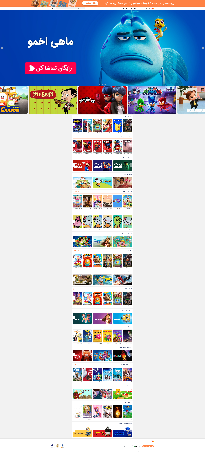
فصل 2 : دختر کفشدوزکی (108, 153)
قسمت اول (130, 229)
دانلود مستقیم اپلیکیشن (147, 446)
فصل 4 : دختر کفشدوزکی (88, 153)
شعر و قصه (131, 8)
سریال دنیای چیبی (119, 208)
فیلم (138, 8)
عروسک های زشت (109, 343)
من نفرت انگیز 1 (79, 343)
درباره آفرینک (143, 440)
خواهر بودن (80, 419)
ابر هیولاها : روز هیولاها (118, 343)
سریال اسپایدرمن (89, 132)
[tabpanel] (102, 48)
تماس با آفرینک (134, 440)
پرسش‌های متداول (116, 440)
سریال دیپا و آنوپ (99, 343)
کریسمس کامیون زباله (129, 343)
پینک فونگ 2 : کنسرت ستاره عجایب (96, 208)
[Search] (57, 8)
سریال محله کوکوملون (129, 208)
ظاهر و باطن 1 (100, 381)
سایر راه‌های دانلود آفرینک (124, 446)
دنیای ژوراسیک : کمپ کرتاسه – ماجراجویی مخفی (125, 132)
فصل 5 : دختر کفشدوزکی (78, 153)
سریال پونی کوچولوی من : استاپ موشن (96, 419)
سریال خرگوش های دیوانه (108, 419)
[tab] (105, 84)
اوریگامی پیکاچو (120, 132)
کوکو (131, 381)
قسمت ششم (80, 229)
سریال (135, 8)
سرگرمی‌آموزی (125, 8)
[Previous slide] (203, 48)
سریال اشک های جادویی (78, 208)
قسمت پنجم (90, 229)
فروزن (111, 381)
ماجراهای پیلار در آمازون (108, 267)
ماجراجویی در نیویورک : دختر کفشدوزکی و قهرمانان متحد (123, 153)
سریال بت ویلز (80, 132)
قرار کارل (90, 208)
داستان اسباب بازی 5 (99, 132)
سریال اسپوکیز (90, 343)
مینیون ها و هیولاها (89, 267)
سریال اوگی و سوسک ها (128, 419)
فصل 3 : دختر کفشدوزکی (98, 153)
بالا (81, 381)
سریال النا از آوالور (109, 132)
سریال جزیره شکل (109, 208)
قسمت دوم (120, 229)
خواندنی (119, 8)
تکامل (101, 267)
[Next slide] (2, 48)
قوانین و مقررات (125, 440)
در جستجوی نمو (119, 381)
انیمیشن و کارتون (144, 8)
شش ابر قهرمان (89, 381)
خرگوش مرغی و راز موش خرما (77, 305)
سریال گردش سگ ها (89, 419)
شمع (121, 419)
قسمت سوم (110, 229)
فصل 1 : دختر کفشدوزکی (118, 153)
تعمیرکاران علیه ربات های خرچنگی (77, 267)
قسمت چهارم (100, 229)
